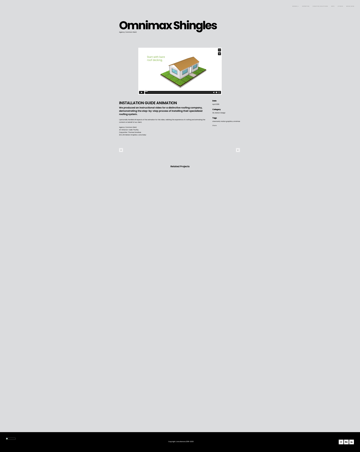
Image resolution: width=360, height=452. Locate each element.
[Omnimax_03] (119, 46)
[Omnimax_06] (120, 46)
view (133, 184)
